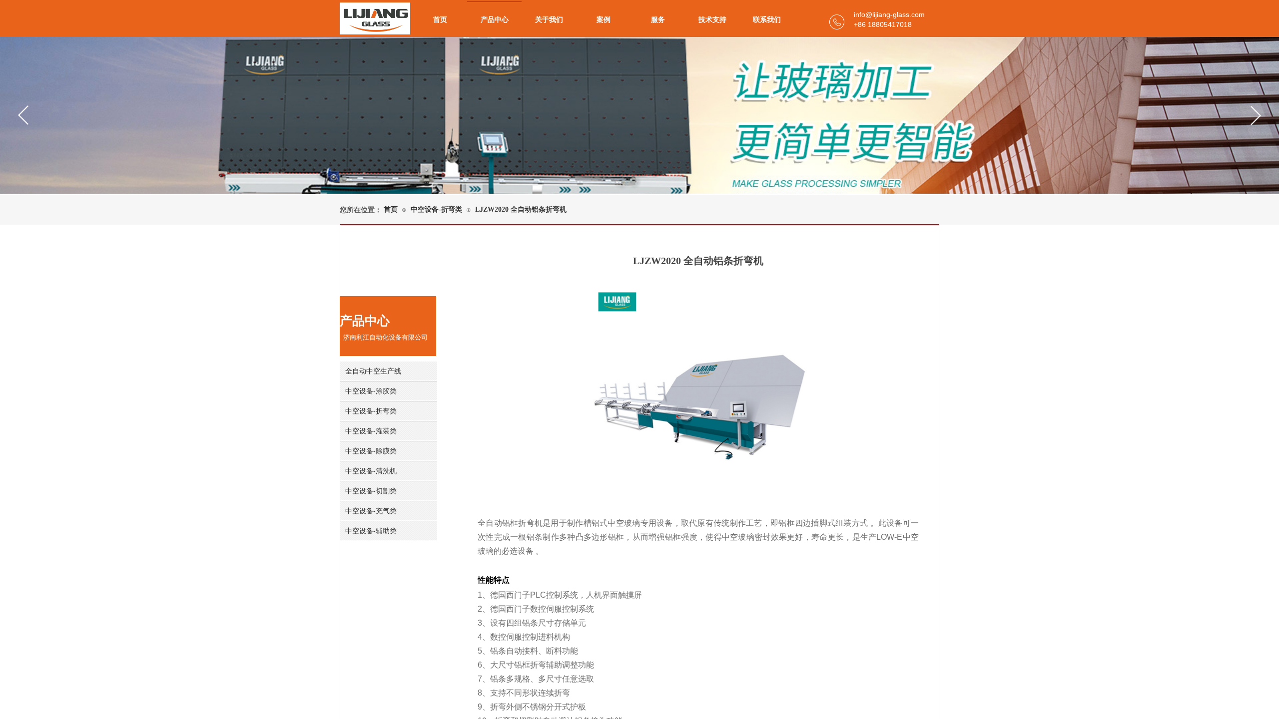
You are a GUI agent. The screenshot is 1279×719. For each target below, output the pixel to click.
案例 (604, 19)
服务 (658, 19)
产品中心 (495, 19)
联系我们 (767, 19)
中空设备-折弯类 (436, 209)
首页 (440, 19)
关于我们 (549, 19)
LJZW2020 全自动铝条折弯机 (521, 209)
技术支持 (712, 19)
